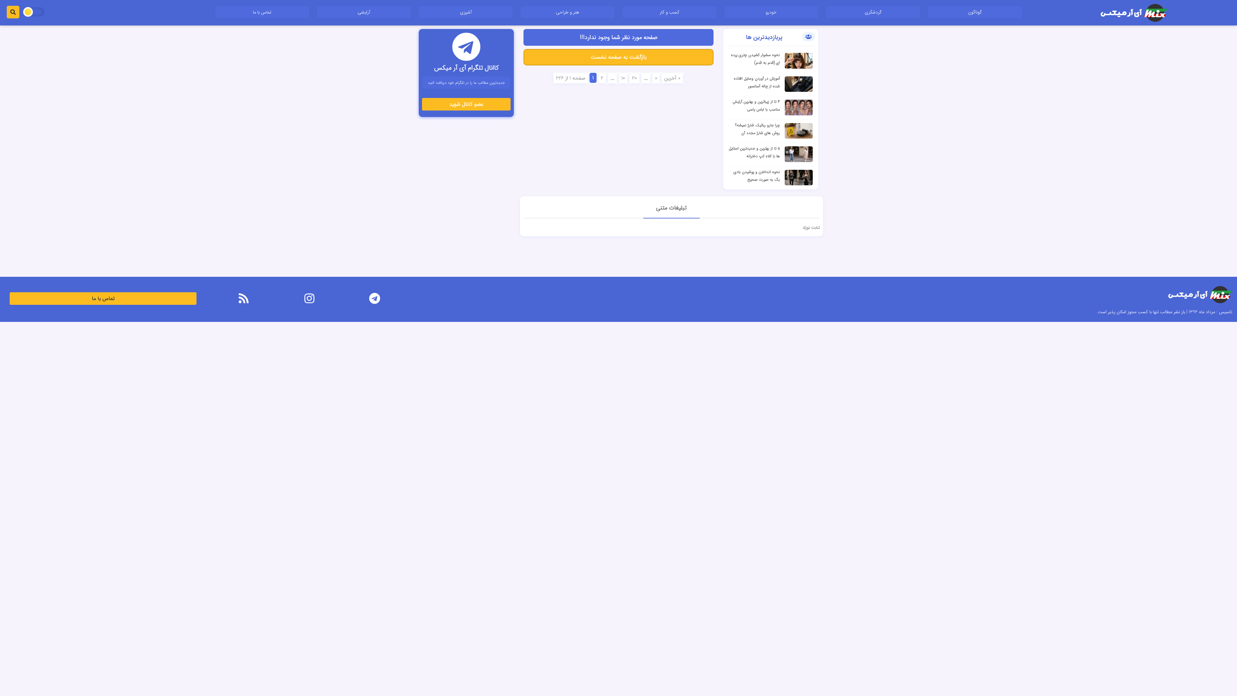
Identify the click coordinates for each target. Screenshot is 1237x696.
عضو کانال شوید (466, 104)
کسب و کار (669, 12)
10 (623, 78)
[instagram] (309, 299)
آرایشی (364, 12)
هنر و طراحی (567, 12)
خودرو (771, 12)
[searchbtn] (13, 12)
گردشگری (873, 12)
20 (634, 78)
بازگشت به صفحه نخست (618, 57)
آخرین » (672, 78)
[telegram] (375, 299)
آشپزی (466, 12)
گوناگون (975, 12)
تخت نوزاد (811, 227)
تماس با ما (262, 12)
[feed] (243, 299)
